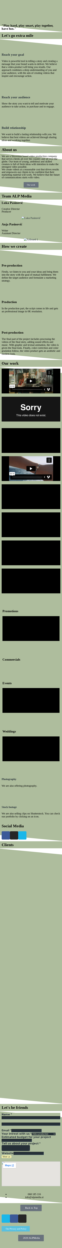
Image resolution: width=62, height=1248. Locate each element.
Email (6, 1130)
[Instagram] (14, 835)
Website (8, 1153)
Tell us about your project (21, 1143)
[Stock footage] (6, 797)
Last (4, 1127)
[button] (31, 7)
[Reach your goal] (6, 45)
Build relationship (14, 128)
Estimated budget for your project (26, 1137)
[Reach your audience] (6, 87)
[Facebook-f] (14, 1218)
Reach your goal (13, 54)
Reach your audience (16, 97)
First (4, 1120)
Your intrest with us (17, 1133)
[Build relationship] (6, 118)
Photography (9, 779)
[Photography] (6, 769)
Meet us (6, 1156)
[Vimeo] (22, 835)
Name (7, 1114)
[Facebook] (6, 835)
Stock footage (9, 807)
